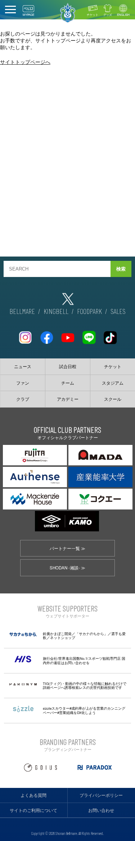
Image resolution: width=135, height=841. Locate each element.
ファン (22, 383)
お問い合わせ (101, 810)
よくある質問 (33, 795)
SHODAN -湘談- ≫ (67, 567)
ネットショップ (62, 637)
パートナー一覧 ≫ (67, 548)
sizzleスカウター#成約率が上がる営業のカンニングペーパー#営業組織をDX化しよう (84, 710)
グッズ (107, 15)
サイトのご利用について (33, 810)
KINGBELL (56, 311)
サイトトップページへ (25, 61)
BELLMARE (22, 311)
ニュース (22, 366)
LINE (89, 334)
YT (67, 334)
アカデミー (67, 399)
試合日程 (67, 366)
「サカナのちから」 (91, 633)
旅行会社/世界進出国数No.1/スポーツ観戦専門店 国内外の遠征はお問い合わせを (84, 660)
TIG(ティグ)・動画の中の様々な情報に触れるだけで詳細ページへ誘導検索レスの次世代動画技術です (84, 685)
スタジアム (112, 383)
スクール (112, 399)
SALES (118, 311)
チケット (92, 15)
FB (46, 334)
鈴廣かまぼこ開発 (57, 633)
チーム (67, 383)
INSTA (25, 334)
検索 (121, 269)
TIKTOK (110, 334)
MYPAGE (28, 15)
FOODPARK (89, 311)
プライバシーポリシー (101, 795)
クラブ (22, 399)
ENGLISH (123, 15)
